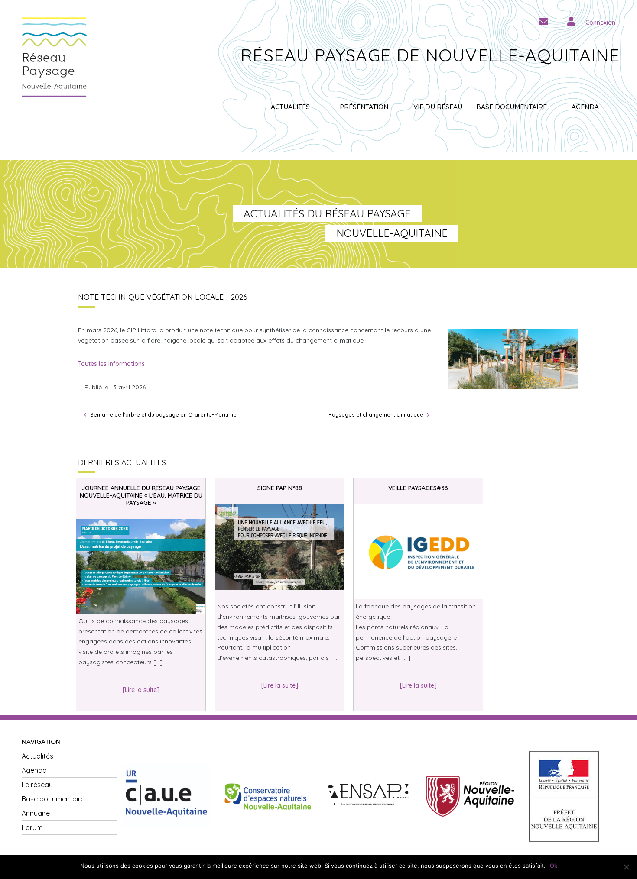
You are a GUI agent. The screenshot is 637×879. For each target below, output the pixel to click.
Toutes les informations (111, 364)
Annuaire (36, 813)
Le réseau (37, 784)
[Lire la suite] (141, 690)
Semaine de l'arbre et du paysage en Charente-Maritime (163, 414)
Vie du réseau (437, 107)
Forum (32, 827)
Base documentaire (511, 107)
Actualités (290, 107)
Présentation (364, 107)
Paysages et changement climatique (375, 414)
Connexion (600, 22)
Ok (553, 865)
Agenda (585, 107)
